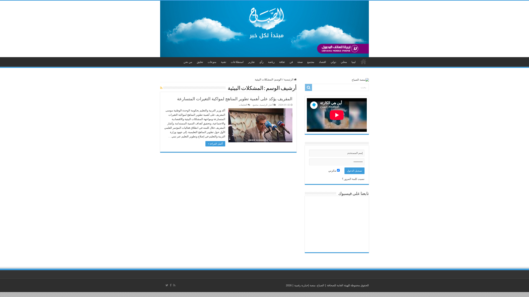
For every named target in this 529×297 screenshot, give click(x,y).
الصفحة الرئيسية (363, 61)
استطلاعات (237, 62)
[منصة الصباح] (264, 29)
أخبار (271, 105)
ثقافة (282, 62)
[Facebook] (170, 285)
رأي (261, 62)
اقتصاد (322, 62)
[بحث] (308, 87)
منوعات (212, 62)
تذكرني (332, 170)
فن (291, 62)
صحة (300, 62)
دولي (333, 62)
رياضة (271, 62)
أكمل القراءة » (215, 143)
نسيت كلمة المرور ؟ (353, 178)
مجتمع (310, 62)
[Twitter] (167, 285)
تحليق (200, 62)
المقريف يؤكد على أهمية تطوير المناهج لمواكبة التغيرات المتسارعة (234, 98)
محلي (344, 62)
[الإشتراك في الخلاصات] (161, 88)
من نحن (187, 62)
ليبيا (353, 62)
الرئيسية (289, 79)
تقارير (251, 62)
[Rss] (174, 285)
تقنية (223, 62)
